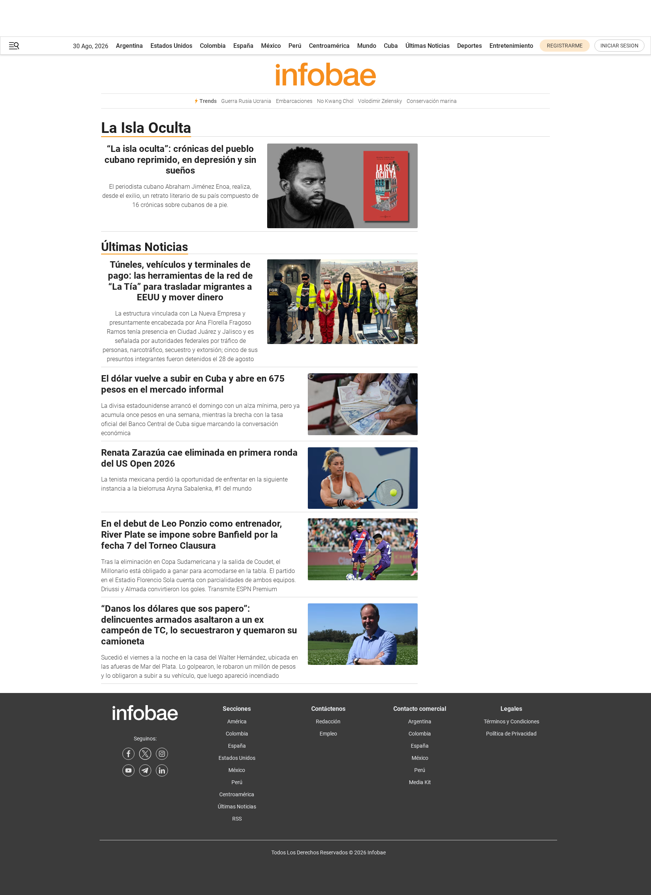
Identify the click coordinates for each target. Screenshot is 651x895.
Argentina (129, 45)
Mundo (366, 45)
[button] (14, 45)
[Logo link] (325, 74)
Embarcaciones (294, 101)
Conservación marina (432, 101)
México (271, 45)
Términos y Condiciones (511, 721)
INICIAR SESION (619, 46)
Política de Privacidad (511, 734)
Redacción (328, 721)
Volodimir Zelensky (380, 101)
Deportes (469, 45)
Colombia (213, 45)
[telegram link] (145, 770)
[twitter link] (145, 754)
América (237, 721)
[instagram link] (162, 754)
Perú (294, 45)
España (243, 45)
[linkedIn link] (162, 770)
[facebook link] (128, 754)
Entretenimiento (511, 45)
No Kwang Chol (335, 101)
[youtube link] (128, 770)
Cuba (391, 45)
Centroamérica (329, 45)
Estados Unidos (171, 45)
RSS (237, 819)
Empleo (328, 734)
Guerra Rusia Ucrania (246, 101)
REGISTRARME (565, 46)
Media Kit (420, 782)
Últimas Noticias (427, 45)
